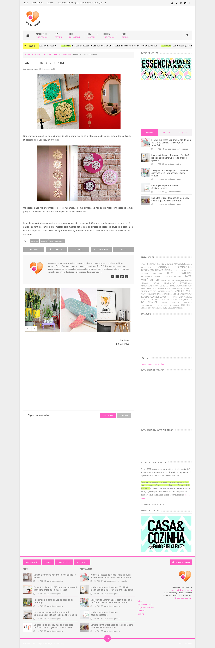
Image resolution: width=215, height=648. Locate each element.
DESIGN (168, 270)
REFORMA (188, 303)
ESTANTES (178, 277)
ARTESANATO (147, 267)
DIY (58, 35)
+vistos (166, 132)
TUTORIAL (186, 305)
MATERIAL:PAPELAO (148, 294)
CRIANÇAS (163, 267)
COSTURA (52, 46)
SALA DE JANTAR (171, 305)
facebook (108, 415)
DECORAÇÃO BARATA (152, 270)
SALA (159, 305)
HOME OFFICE (167, 280)
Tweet (35, 249)
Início (139, 601)
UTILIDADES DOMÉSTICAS (149, 308)
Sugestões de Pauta (145, 607)
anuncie (50, 3)
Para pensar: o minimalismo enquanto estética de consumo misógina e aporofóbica (55, 613)
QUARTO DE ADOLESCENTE (171, 300)
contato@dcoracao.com (181, 590)
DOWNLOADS (64, 562)
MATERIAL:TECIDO (166, 294)
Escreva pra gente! (182, 562)
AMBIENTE (41, 35)
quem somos (37, 3)
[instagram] (185, 3)
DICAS (170, 273)
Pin (125, 249)
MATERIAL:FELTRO (148, 291)
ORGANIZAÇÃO (184, 294)
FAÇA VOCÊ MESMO (62, 54)
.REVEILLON (153, 264)
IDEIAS (108, 35)
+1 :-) (80, 249)
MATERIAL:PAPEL (183, 291)
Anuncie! (141, 611)
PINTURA (178, 296)
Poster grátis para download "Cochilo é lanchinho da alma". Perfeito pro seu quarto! (170, 158)
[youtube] (172, 3)
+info (25, 3)
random (149, 132)
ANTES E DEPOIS (166, 264)
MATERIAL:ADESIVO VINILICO (154, 286)
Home (27, 54)
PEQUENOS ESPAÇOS (159, 297)
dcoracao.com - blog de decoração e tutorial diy (43, 643)
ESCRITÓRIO (167, 277)
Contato (140, 614)
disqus (124, 415)
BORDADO (152, 46)
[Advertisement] (78, 372)
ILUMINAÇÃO (169, 283)
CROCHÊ (47, 54)
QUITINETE (164, 302)
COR (125, 35)
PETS (170, 297)
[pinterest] (181, 3)
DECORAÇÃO (183, 267)
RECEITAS (176, 302)
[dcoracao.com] (112, 276)
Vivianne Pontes (185, 643)
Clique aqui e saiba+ (183, 598)
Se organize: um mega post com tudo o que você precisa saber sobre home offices (169, 173)
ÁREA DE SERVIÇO (165, 308)
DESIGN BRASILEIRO (183, 270)
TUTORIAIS (82, 562)
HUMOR (144, 283)
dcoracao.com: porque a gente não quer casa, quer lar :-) (82, 3)
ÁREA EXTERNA (177, 308)
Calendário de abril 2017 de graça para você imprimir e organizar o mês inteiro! (55, 588)
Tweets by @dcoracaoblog (152, 364)
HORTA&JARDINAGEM (182, 280)
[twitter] (177, 3)
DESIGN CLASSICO (151, 273)
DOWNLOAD (185, 273)
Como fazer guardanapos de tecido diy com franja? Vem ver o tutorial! (170, 199)
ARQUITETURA (180, 264)
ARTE (189, 264)
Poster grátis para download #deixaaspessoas (165, 186)
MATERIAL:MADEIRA (165, 291)
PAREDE (145, 296)
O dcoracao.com (144, 604)
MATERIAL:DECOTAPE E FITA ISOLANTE (175, 288)
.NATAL (144, 263)
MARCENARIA (186, 283)
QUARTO (155, 299)
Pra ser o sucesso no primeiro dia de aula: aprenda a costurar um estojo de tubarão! (101, 45)
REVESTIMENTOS (148, 305)
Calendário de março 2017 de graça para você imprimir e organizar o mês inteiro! (53, 626)
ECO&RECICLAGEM (150, 276)
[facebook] (190, 3)
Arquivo (183, 132)
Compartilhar (57, 249)
